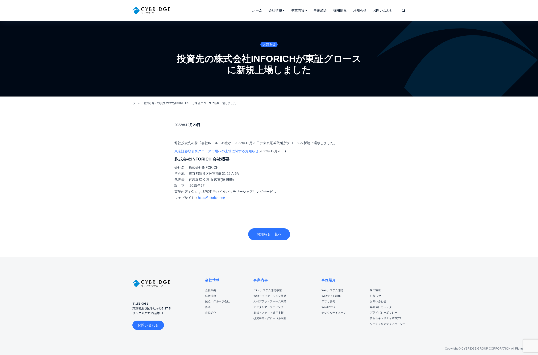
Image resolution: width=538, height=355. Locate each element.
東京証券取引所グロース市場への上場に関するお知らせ (216, 151)
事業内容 (260, 280)
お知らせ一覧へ (269, 234)
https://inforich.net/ (211, 198)
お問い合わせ (148, 325)
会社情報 (212, 280)
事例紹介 (329, 280)
